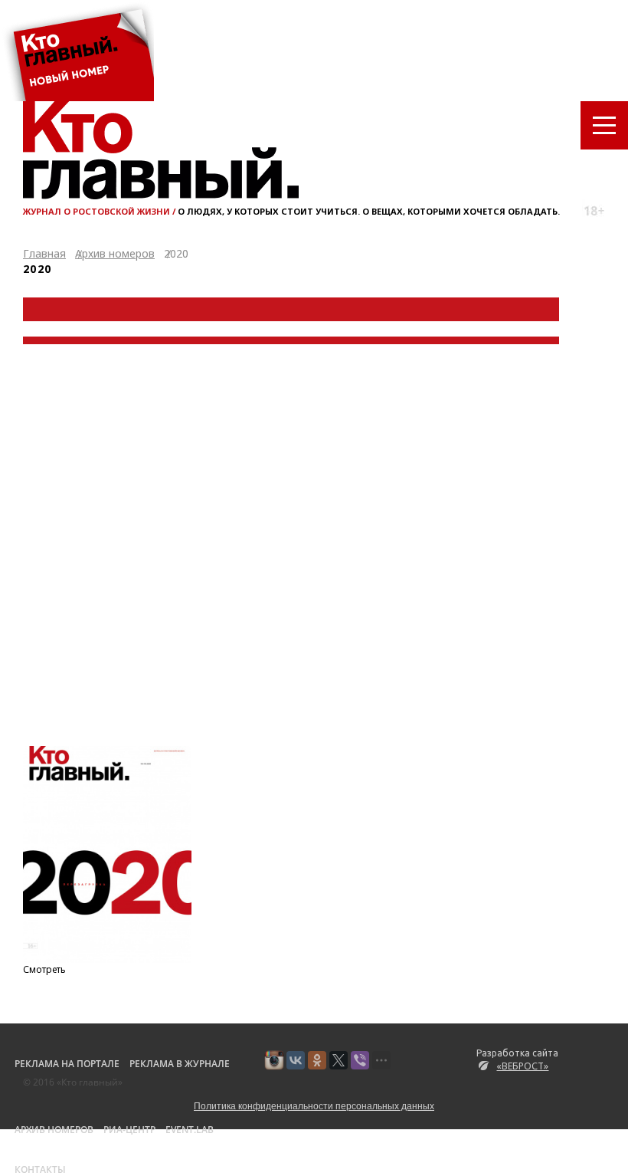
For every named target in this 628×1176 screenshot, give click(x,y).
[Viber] (360, 1060)
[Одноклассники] (317, 1060)
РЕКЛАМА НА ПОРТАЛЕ (67, 1063)
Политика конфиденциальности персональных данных (314, 1105)
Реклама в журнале (179, 1063)
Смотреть (44, 969)
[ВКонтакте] (295, 1060)
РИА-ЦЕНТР (129, 1129)
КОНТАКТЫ (40, 1169)
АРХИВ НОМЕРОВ (54, 1129)
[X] (338, 1060)
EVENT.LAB (189, 1129)
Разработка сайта (517, 1060)
